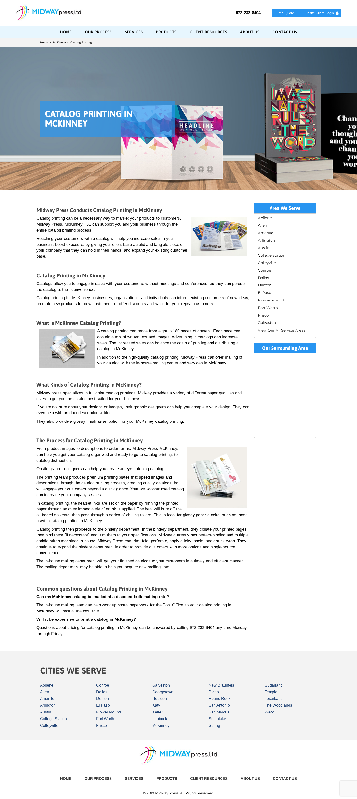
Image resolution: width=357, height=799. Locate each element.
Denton (265, 285)
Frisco (263, 315)
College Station (271, 255)
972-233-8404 (248, 12)
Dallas (263, 277)
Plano (214, 692)
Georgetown (162, 692)
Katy (156, 705)
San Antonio (219, 705)
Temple (271, 692)
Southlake (217, 719)
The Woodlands (278, 705)
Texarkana (274, 698)
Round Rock (219, 698)
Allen (262, 225)
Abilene (265, 217)
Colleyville (267, 262)
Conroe (264, 270)
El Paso (264, 292)
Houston (159, 698)
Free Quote (285, 13)
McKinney (161, 725)
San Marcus (219, 712)
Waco (269, 712)
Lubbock (159, 719)
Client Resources (208, 32)
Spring (214, 725)
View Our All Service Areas (281, 330)
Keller (157, 712)
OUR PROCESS (98, 32)
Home (66, 32)
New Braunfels (221, 685)
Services (134, 32)
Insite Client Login (320, 13)
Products (166, 32)
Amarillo (265, 233)
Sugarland (274, 685)
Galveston (267, 322)
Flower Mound (271, 300)
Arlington (266, 240)
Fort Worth (268, 307)
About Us (249, 32)
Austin (264, 247)
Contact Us (284, 32)
